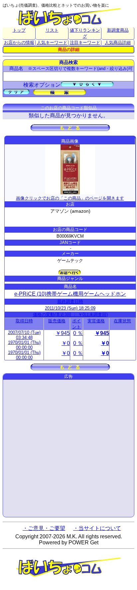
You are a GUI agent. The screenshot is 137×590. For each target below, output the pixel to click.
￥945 (63, 333)
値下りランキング (85, 33)
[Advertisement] (68, 448)
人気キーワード (52, 42)
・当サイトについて (97, 528)
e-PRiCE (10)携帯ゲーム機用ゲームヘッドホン (70, 294)
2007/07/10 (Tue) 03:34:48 (24, 335)
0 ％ (78, 333)
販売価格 (57, 320)
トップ (19, 30)
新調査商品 (118, 30)
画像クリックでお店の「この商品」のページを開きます (70, 198)
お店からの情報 (19, 42)
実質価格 (96, 320)
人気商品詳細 (118, 42)
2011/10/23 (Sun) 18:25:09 (70, 308)
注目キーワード (85, 42)
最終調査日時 (70, 301)
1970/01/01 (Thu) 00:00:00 (24, 345)
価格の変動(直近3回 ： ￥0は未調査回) (70, 314)
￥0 (66, 343)
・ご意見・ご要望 (44, 528)
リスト (52, 30)
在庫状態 (122, 320)
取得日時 (24, 320)
